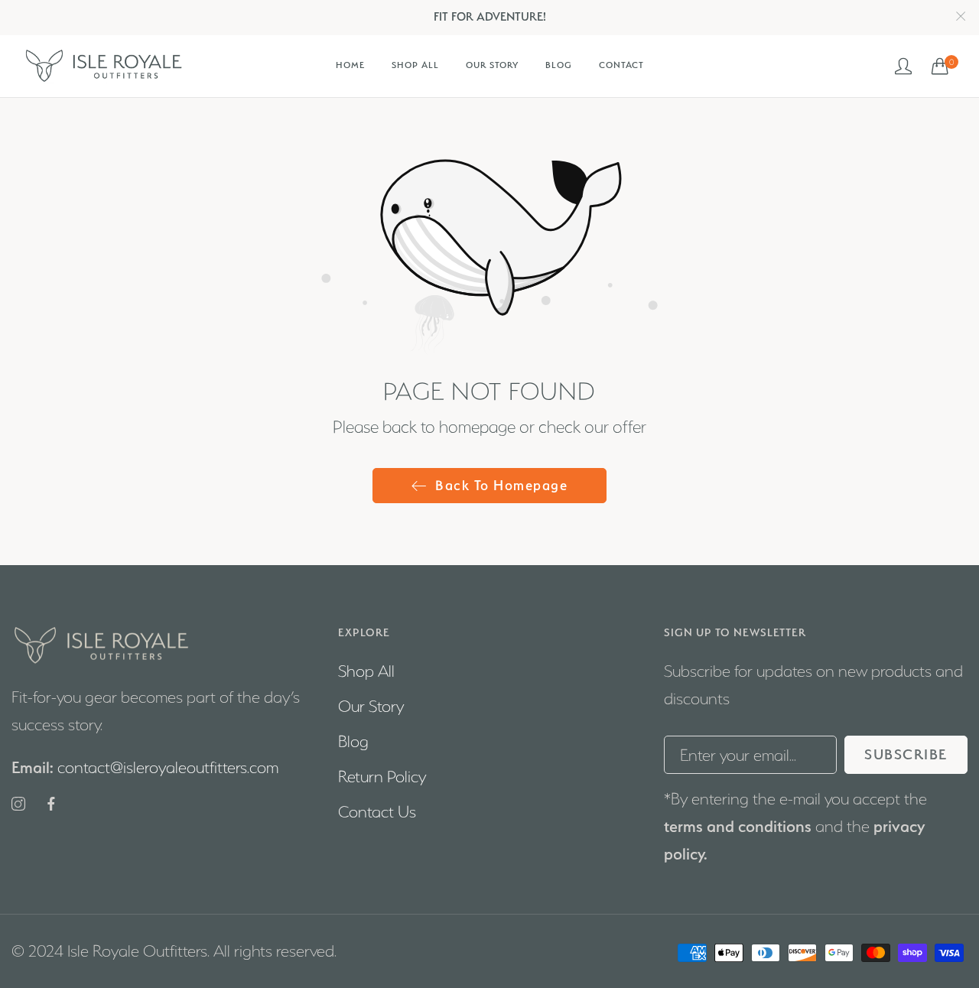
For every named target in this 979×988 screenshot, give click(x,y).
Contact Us (377, 811)
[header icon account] (904, 65)
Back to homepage (501, 485)
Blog (353, 741)
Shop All (366, 671)
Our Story (371, 706)
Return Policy (382, 776)
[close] (961, 17)
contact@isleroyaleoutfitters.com (144, 767)
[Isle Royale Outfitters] (103, 66)
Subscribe (906, 754)
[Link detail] (18, 805)
